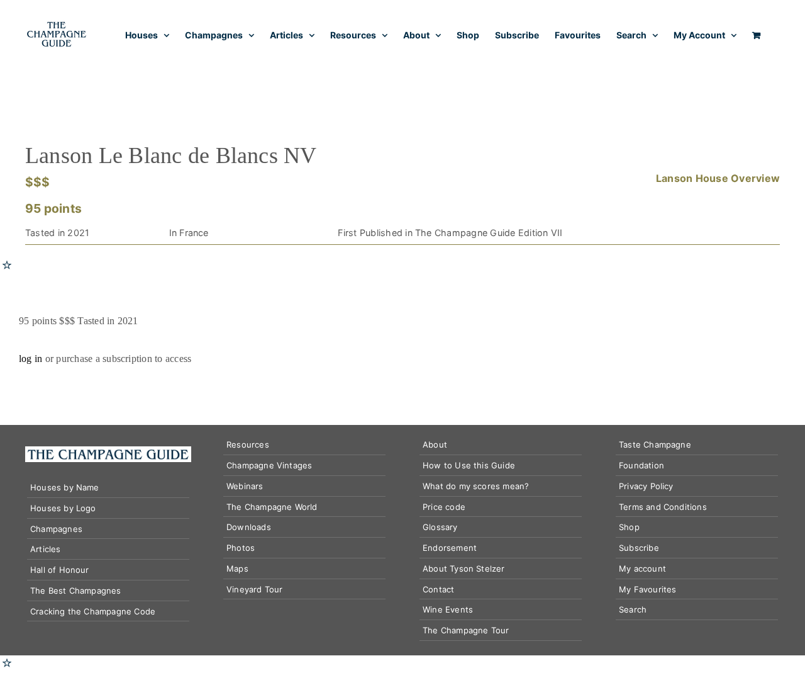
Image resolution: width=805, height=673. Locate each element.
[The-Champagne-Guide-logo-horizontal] (108, 451)
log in (30, 358)
